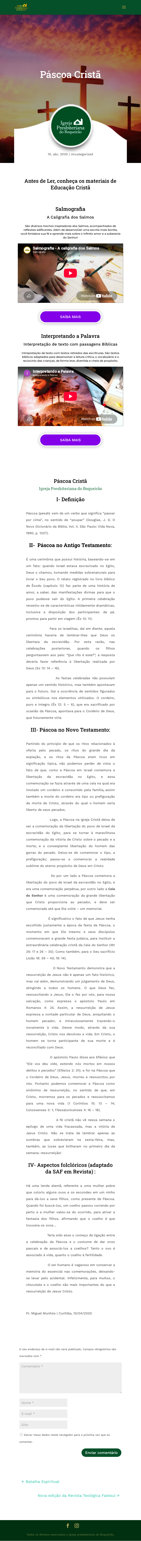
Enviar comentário (101, 1452)
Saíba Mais (70, 317)
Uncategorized (82, 154)
